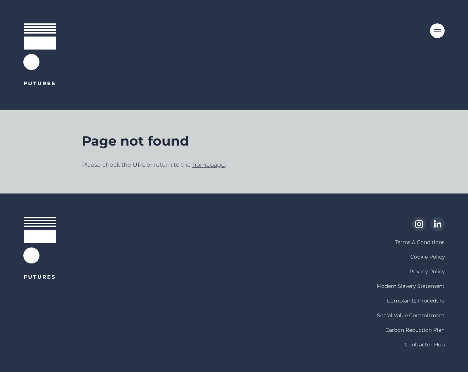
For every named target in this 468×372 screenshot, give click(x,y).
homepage (208, 164)
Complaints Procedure (416, 300)
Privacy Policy (427, 271)
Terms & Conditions (420, 242)
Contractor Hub (425, 344)
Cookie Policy (427, 256)
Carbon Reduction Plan (415, 330)
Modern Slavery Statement (411, 286)
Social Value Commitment (411, 315)
